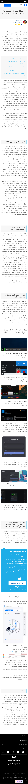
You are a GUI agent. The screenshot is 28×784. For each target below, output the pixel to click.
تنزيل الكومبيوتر (15, 583)
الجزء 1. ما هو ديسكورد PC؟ (18, 59)
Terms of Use (19, 775)
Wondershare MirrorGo (17, 551)
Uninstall (7, 775)
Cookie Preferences (7, 773)
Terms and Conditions (20, 773)
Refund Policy (13, 775)
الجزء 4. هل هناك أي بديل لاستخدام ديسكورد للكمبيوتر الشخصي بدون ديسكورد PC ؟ (14, 73)
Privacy (13, 773)
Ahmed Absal (19, 20)
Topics (16, 22)
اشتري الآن (20, 587)
